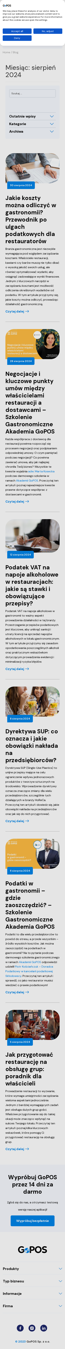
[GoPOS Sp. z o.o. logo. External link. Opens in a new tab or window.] (7, 5)
